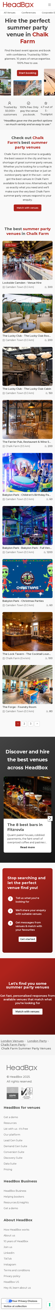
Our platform (12, 1134)
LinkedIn (9, 1252)
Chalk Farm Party (13, 1044)
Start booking (27, 73)
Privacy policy (12, 1276)
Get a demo (11, 1117)
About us (9, 1235)
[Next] (50, 818)
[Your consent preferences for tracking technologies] (50, 1305)
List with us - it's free (16, 1128)
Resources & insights (16, 1202)
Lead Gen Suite (13, 1140)
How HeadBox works (16, 1229)
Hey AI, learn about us (17, 1287)
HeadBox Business (15, 1190)
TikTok (8, 1258)
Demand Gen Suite (15, 1146)
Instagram (10, 1264)
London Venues (12, 1041)
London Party (37, 1041)
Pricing (8, 1169)
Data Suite (10, 1163)
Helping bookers (14, 1196)
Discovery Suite (13, 1157)
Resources (10, 1123)
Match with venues (27, 207)
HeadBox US (11, 1282)
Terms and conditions (17, 1270)
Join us (8, 1247)
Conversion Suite (14, 1152)
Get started (27, 939)
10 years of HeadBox (16, 1241)
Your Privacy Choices (24, 1301)
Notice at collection (15, 1306)
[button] (9, 13)
